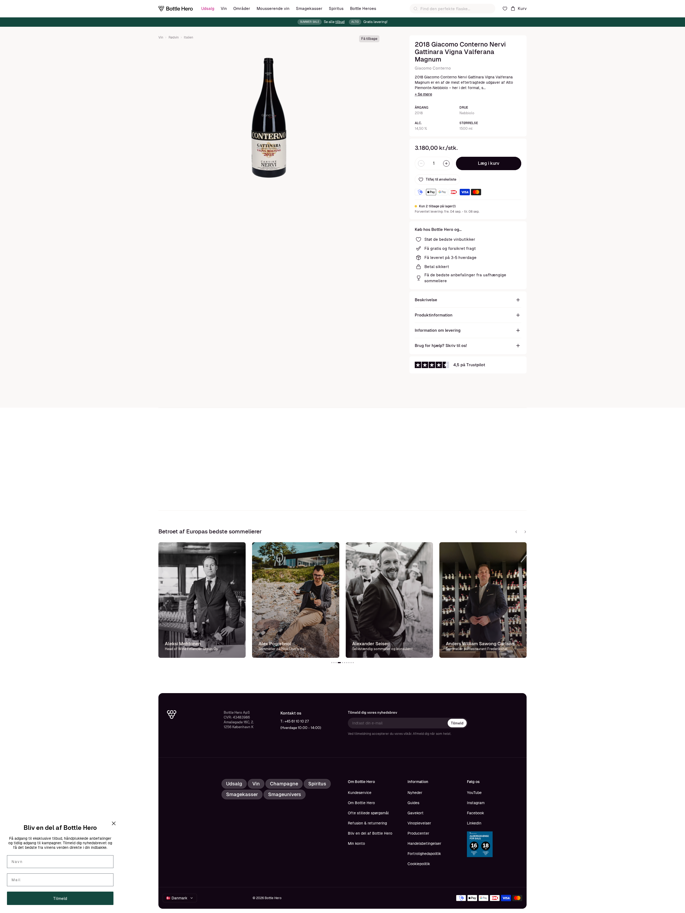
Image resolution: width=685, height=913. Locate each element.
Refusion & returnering (367, 823)
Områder (241, 8)
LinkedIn (474, 823)
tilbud (340, 22)
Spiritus (336, 8)
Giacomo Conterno (433, 68)
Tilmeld (457, 723)
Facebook (475, 813)
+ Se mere (423, 94)
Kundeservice (359, 792)
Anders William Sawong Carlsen (386, 643)
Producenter (418, 833)
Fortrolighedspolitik (424, 853)
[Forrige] (516, 532)
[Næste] (525, 532)
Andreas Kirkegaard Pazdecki (477, 638)
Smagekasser (309, 8)
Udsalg (207, 8)
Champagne (284, 783)
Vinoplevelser (419, 823)
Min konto (356, 843)
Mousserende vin (273, 8)
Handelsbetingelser (424, 843)
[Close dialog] (114, 823)
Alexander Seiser (276, 643)
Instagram (476, 803)
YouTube (474, 792)
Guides (413, 803)
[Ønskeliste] (505, 8)
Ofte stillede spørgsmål (368, 813)
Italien (188, 37)
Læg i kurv (488, 163)
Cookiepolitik (419, 864)
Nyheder (415, 792)
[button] (331, 662)
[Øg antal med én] (446, 163)
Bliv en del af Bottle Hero (370, 833)
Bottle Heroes (363, 8)
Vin (224, 8)
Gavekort (416, 813)
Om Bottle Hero (361, 803)
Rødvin (174, 37)
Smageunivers (284, 794)
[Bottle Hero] (175, 8)
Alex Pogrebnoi (181, 643)
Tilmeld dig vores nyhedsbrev (372, 712)
